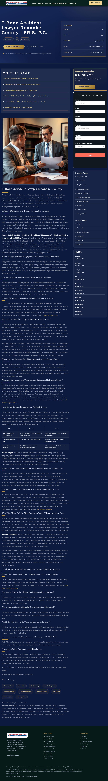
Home (34, 3)
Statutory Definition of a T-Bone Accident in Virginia (21, 78)
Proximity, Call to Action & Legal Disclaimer (18, 107)
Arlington (78, 270)
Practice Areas (50, 3)
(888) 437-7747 (84, 75)
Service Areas (61, 3)
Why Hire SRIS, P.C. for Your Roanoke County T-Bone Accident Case (27, 96)
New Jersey (79, 290)
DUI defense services (44, 509)
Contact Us (72, 3)
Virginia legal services (51, 315)
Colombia (78, 311)
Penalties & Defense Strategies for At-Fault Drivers (21, 90)
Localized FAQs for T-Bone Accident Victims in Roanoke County (25, 102)
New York (78, 297)
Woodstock (79, 304)
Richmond (78, 277)
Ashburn (78, 263)
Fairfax (77, 256)
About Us (41, 3)
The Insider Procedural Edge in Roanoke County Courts (22, 84)
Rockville (78, 284)
